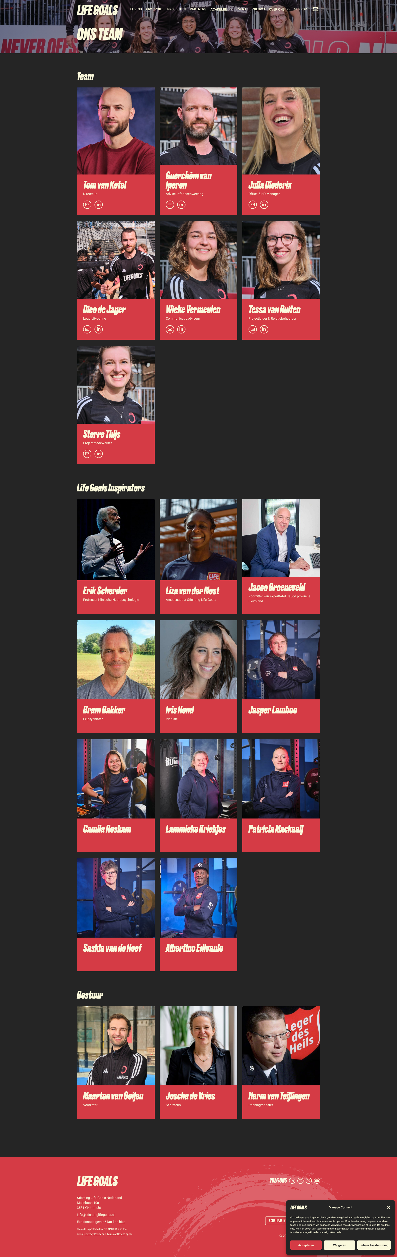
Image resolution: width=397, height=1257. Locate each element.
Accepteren (306, 1245)
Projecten (176, 10)
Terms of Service (116, 1234)
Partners (198, 10)
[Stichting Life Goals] (97, 1181)
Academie (218, 10)
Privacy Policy (93, 1234)
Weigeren (339, 1245)
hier (122, 1221)
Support (301, 10)
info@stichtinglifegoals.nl (96, 1214)
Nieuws (259, 10)
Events (242, 10)
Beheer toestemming (374, 1245)
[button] (389, 1207)
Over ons (277, 10)
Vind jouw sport (148, 10)
